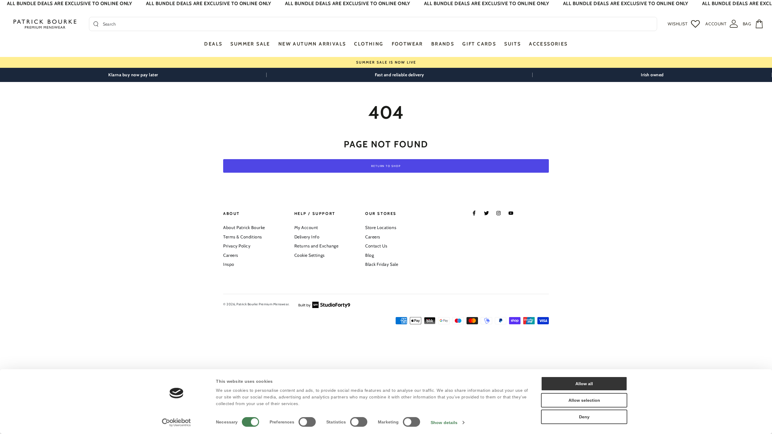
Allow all (584, 383)
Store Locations (380, 227)
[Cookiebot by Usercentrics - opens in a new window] (176, 422)
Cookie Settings (309, 255)
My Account (306, 227)
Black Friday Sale (381, 264)
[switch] (307, 422)
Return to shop (385, 166)
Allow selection (584, 400)
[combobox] (378, 24)
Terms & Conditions (242, 237)
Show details (444, 422)
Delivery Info (307, 237)
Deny (584, 416)
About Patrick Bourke (244, 227)
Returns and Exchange (316, 246)
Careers (230, 255)
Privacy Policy (237, 246)
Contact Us (376, 246)
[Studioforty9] (324, 304)
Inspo (228, 264)
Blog (369, 255)
